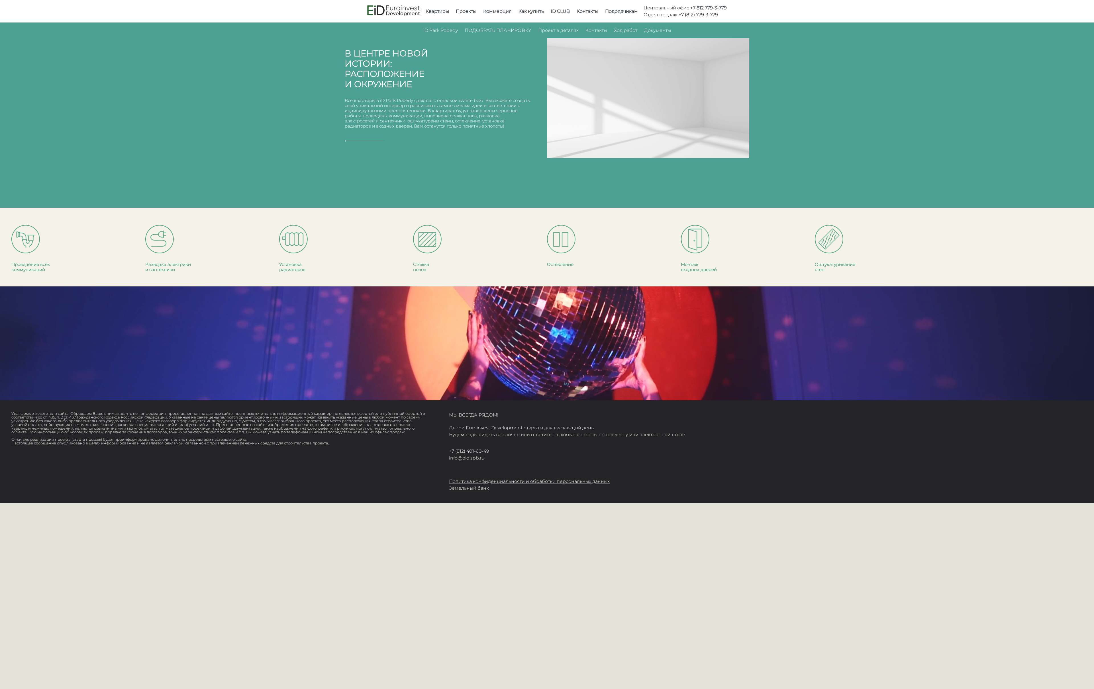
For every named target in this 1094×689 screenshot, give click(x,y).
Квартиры (437, 11)
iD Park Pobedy (440, 30)
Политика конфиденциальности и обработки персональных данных (529, 481)
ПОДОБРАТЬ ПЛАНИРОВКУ (498, 30)
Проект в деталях (558, 30)
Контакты (587, 11)
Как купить (531, 11)
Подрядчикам (621, 11)
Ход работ (625, 30)
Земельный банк (469, 488)
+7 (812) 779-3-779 (698, 14)
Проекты (466, 11)
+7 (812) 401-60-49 (469, 451)
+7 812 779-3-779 (708, 8)
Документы (657, 30)
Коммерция (497, 11)
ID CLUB (560, 11)
